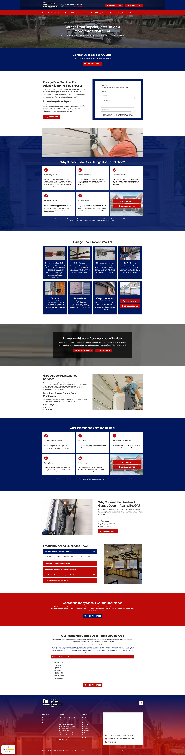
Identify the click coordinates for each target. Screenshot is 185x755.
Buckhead (107, 647)
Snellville (103, 650)
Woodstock (94, 652)
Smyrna (98, 650)
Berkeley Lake (82, 647)
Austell (59, 647)
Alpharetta (54, 647)
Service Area (131, 13)
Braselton (89, 647)
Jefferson (95, 648)
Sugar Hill (124, 650)
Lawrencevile (109, 648)
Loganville (121, 648)
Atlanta (112, 641)
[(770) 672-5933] (106, 742)
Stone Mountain (111, 650)
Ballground (75, 647)
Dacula (131, 647)
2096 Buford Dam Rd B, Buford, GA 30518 (120, 735)
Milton (132, 648)
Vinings (88, 652)
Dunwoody (69, 648)
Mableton (127, 648)
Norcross (59, 650)
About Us (120, 13)
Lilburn (116, 648)
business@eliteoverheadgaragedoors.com (121, 738)
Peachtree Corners (67, 650)
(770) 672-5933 (112, 742)
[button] (92, 64)
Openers (112, 13)
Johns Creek (101, 648)
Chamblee (113, 647)
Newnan (54, 650)
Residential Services (54, 13)
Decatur (53, 648)
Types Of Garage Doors (98, 13)
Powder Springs (77, 650)
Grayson (83, 648)
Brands (85, 13)
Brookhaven (96, 647)
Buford (102, 647)
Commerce (120, 647)
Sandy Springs (91, 650)
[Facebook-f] (141, 703)
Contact (140, 13)
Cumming (126, 647)
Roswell (85, 650)
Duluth (63, 648)
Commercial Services (71, 13)
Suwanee (130, 650)
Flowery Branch (76, 648)
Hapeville (89, 648)
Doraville (58, 648)
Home (44, 13)
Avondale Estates (66, 647)
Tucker (83, 652)
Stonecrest (118, 650)
